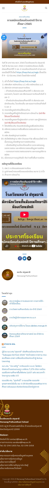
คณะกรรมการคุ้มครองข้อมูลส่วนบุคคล (16, 455)
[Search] (46, 8)
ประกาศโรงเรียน (24, 17)
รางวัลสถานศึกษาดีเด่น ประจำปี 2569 (25, 309)
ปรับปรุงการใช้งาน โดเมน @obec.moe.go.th (28, 326)
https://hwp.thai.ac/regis (27, 72)
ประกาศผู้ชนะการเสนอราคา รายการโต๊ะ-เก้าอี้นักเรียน (26, 302)
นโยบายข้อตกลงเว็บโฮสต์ (10, 468)
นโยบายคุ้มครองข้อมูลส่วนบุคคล (30, 482)
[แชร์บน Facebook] (20, 258)
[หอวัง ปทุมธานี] (24, 8)
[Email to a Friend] (29, 258)
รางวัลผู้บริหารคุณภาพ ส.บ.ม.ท (22, 317)
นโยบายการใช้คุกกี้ (8, 462)
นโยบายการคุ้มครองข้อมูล (11, 458)
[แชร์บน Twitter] (24, 258)
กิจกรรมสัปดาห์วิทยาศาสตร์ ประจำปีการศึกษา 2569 (26, 335)
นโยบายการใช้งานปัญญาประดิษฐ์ (14, 465)
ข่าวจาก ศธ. (10, 344)
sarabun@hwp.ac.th (22, 442)
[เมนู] (3, 8)
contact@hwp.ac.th (18, 439)
